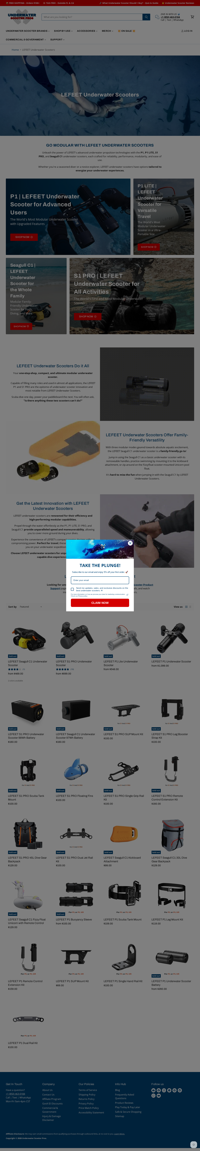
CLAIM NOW (100, 602)
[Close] (130, 543)
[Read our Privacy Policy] (127, 594)
